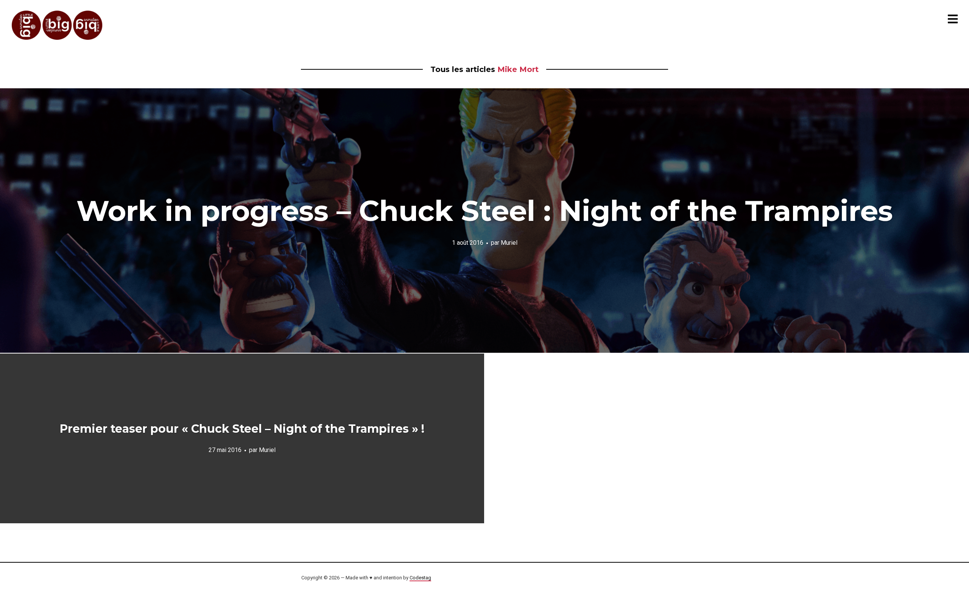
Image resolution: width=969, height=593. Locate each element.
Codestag (420, 577)
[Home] (57, 25)
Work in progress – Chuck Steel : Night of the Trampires (484, 210)
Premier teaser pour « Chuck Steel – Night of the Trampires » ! (242, 429)
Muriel (509, 242)
